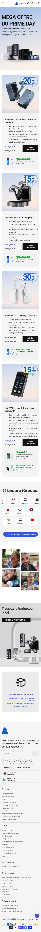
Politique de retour (8, 850)
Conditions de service (9, 908)
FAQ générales (6, 839)
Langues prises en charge (10, 833)
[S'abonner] (35, 753)
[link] (16, 620)
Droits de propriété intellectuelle (12, 911)
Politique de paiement (9, 853)
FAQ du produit (7, 836)
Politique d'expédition (9, 847)
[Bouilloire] (20, 3)
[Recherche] (32, 3)
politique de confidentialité (10, 905)
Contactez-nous (7, 830)
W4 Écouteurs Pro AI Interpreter (19, 217)
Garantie (5, 856)
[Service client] (28, 3)
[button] (22, 716)
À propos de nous (7, 794)
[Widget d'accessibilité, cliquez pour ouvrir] (37, 916)
